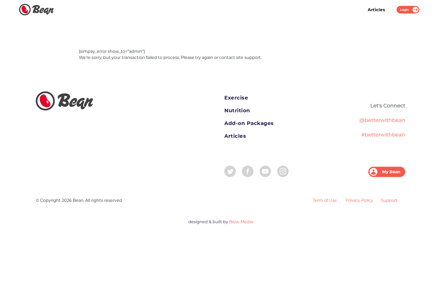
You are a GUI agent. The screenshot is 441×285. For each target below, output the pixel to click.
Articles (376, 9)
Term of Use (325, 200)
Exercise (236, 98)
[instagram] (283, 171)
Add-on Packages (249, 123)
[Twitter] (230, 171)
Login (407, 9)
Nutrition (237, 110)
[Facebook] (247, 171)
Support (389, 200)
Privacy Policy (359, 200)
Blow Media (240, 221)
